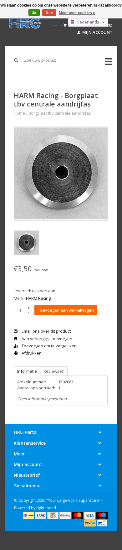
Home (19, 113)
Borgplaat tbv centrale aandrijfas (59, 113)
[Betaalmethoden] (29, 515)
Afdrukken (31, 353)
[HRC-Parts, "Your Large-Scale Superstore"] (36, 23)
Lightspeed (46, 507)
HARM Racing (38, 298)
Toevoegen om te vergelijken (49, 346)
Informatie (27, 371)
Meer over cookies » (77, 13)
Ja (34, 13)
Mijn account (97, 32)
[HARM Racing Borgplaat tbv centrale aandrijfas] (60, 173)
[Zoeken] (16, 60)
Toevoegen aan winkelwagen (66, 310)
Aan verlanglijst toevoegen (46, 338)
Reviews (53, 371)
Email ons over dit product (46, 331)
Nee (49, 13)
